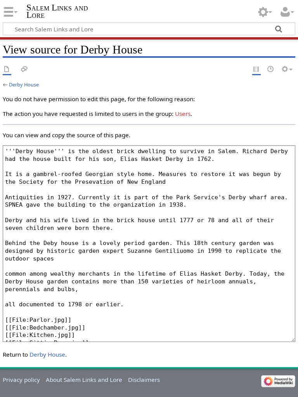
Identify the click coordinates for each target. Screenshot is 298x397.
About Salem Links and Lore (84, 379)
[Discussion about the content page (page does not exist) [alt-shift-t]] (24, 69)
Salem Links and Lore (57, 11)
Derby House (24, 84)
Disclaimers (144, 379)
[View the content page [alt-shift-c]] (7, 69)
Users (183, 113)
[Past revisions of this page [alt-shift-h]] (271, 69)
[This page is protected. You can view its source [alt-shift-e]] (256, 69)
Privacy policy (21, 379)
